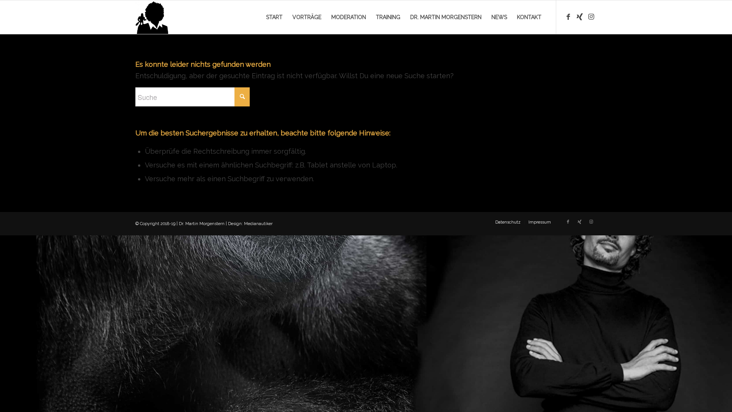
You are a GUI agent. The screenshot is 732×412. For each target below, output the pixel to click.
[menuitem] (274, 17)
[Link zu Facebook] (568, 17)
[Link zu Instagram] (591, 17)
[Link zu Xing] (579, 17)
